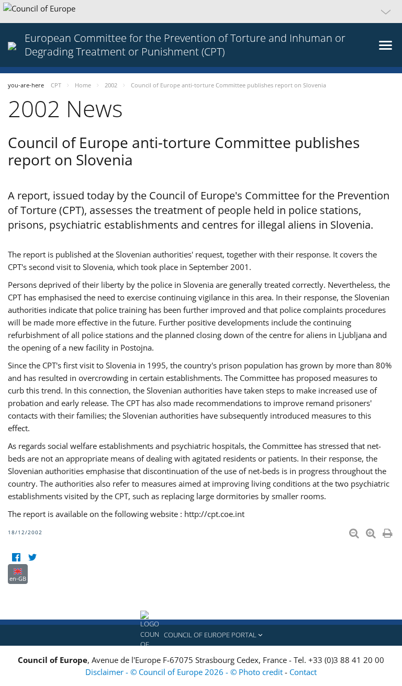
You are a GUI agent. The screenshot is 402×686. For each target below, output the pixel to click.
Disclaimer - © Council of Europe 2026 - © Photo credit (185, 672)
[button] (201, 11)
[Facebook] (16, 557)
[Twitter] (32, 557)
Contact (303, 672)
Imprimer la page (388, 531)
